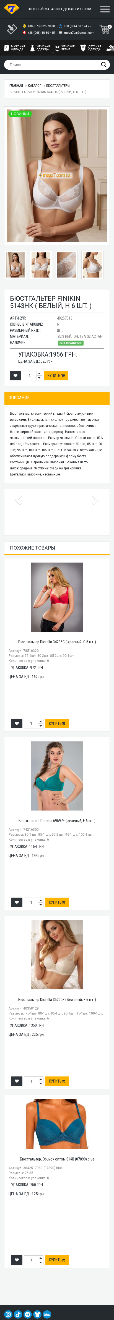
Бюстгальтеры (58, 85)
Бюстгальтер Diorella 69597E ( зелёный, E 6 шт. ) (57, 821)
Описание (19, 397)
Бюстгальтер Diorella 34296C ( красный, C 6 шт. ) (57, 642)
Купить (54, 375)
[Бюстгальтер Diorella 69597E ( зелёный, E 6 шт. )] (57, 776)
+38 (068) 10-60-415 (42, 33)
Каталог (34, 85)
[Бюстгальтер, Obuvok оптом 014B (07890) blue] (57, 1124)
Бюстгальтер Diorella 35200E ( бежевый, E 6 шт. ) (57, 999)
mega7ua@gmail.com (79, 33)
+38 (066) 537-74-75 (78, 26)
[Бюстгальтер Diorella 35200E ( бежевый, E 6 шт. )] (57, 954)
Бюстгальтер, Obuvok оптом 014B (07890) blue (57, 1159)
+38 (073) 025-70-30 (42, 26)
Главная (16, 85)
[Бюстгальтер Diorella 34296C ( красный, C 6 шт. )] (57, 597)
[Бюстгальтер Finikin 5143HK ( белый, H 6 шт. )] (57, 175)
